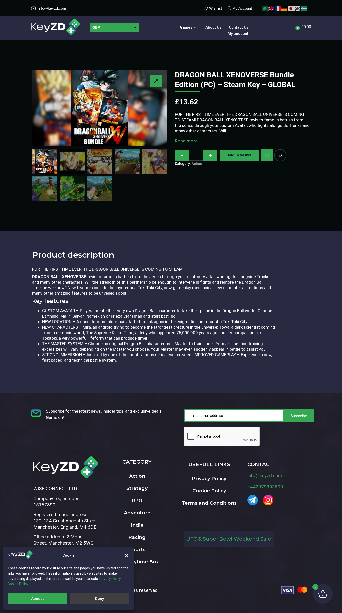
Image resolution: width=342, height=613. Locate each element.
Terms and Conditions (209, 503)
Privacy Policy (209, 478)
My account (238, 33)
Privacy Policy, (110, 579)
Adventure (137, 513)
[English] (271, 8)
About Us (213, 27)
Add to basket (239, 155)
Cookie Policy (209, 491)
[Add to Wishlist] (267, 155)
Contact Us (238, 27)
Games (186, 27)
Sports (137, 549)
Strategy (137, 488)
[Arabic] (265, 8)
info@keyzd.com (264, 475)
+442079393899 (265, 487)
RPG (137, 500)
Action (197, 164)
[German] (284, 8)
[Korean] (297, 8)
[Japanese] (291, 8)
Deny (99, 598)
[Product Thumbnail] (156, 81)
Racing (137, 537)
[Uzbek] (304, 8)
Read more (186, 141)
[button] (126, 555)
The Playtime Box (137, 562)
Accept (37, 598)
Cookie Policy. (18, 584)
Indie (137, 525)
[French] (278, 8)
